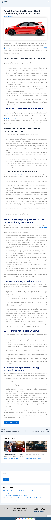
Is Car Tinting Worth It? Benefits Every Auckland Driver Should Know (18, 493)
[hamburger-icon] (48, 2)
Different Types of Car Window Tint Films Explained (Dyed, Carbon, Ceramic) (19, 490)
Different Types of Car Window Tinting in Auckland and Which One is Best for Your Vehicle (22, 497)
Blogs (12, 458)
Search (4, 473)
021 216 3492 (39, 509)
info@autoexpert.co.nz (39, 511)
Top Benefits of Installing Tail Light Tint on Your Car (14, 500)
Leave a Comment (7, 458)
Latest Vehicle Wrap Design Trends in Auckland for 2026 (15, 495)
